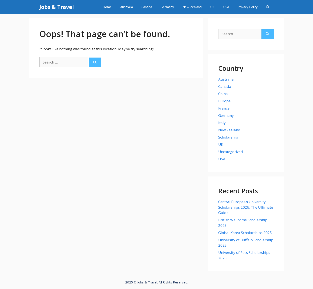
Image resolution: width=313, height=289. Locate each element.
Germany (167, 7)
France (224, 108)
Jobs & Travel (56, 6)
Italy (222, 122)
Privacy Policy (248, 7)
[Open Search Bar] (268, 7)
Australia (126, 7)
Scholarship (228, 137)
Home (107, 7)
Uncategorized (230, 151)
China (223, 93)
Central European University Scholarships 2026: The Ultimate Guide (245, 207)
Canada (146, 7)
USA (226, 7)
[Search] (95, 62)
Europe (224, 100)
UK (212, 7)
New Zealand (192, 7)
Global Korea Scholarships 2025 (245, 232)
